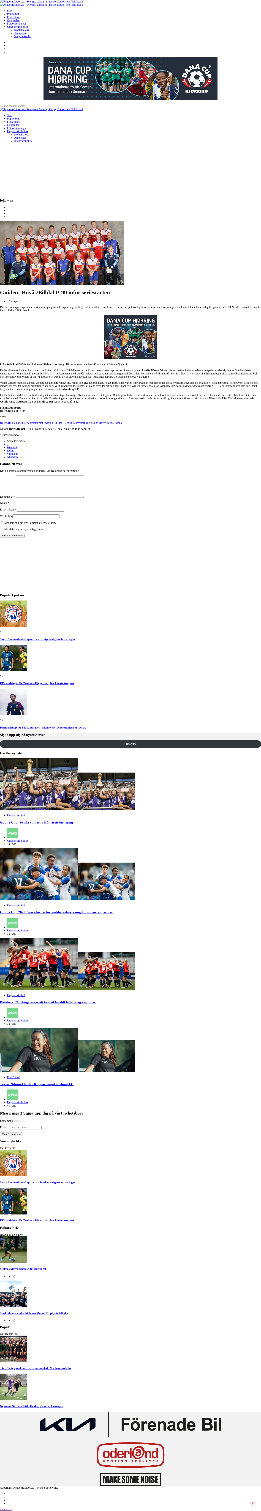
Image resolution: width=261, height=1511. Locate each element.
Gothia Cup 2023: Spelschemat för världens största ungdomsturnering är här (56, 912)
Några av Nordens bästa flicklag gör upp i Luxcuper (31, 1406)
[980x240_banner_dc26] (131, 98)
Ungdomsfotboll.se (17, 840)
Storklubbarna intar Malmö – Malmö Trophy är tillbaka (34, 1313)
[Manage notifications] (252, 1503)
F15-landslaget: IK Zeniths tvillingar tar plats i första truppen (37, 683)
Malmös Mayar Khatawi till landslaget (23, 1268)
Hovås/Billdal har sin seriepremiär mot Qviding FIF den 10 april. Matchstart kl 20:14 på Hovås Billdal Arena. (61, 422)
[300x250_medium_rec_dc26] (130, 358)
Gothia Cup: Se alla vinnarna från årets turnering (36, 822)
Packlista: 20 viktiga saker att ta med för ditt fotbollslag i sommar (48, 1002)
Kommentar (7, 496)
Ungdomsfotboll (16, 815)
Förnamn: (5, 1120)
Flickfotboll (13, 1077)
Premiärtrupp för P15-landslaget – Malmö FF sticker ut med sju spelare (43, 727)
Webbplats (6, 516)
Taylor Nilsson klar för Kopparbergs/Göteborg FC (37, 1084)
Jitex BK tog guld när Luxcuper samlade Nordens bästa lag (35, 1368)
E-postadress (8, 509)
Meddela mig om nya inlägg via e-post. (26, 529)
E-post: (4, 1127)
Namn (4, 502)
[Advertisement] (130, 170)
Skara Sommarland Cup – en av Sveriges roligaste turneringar (37, 639)
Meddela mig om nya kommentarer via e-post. (30, 522)
